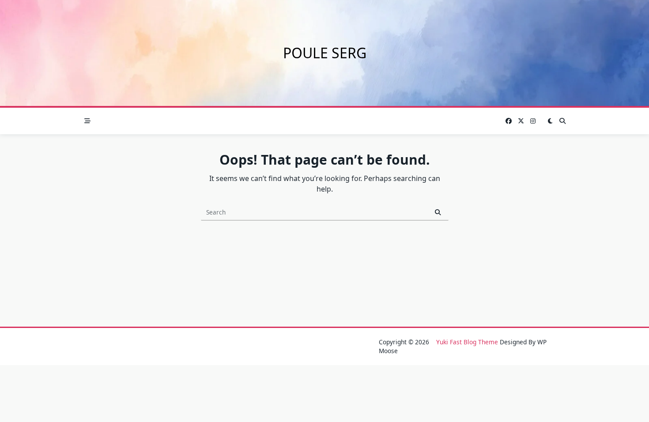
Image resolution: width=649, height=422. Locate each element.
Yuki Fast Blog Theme (467, 342)
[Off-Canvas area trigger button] (87, 121)
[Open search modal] (562, 121)
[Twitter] (521, 121)
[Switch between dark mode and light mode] (550, 121)
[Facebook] (509, 121)
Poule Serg (324, 52)
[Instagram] (533, 121)
